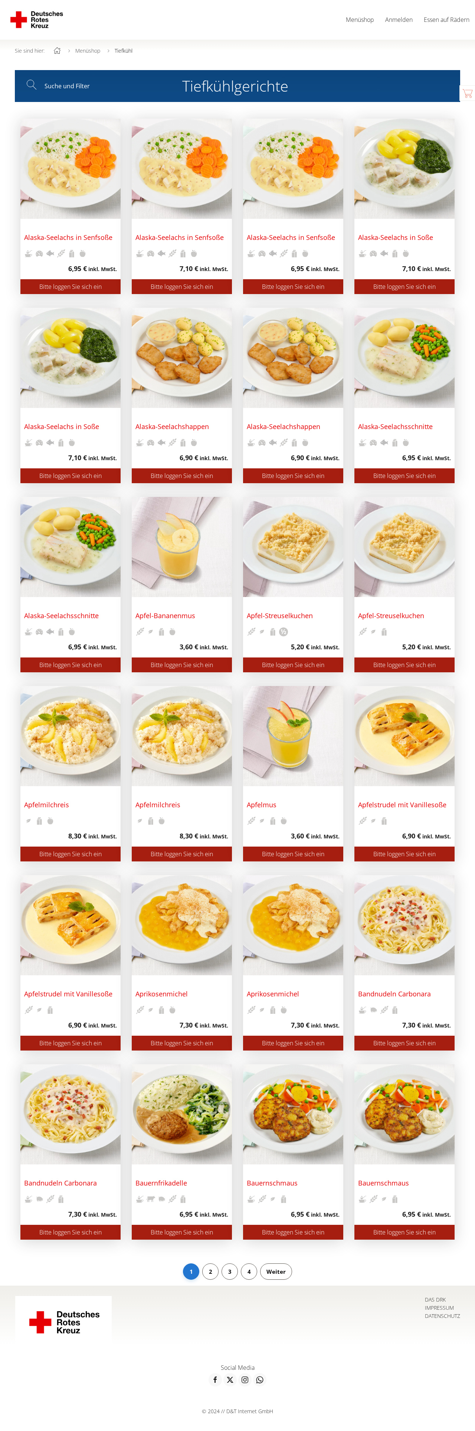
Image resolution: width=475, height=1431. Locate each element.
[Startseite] (57, 50)
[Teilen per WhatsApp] (259, 1380)
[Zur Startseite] (36, 20)
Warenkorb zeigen (467, 93)
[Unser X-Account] (230, 1380)
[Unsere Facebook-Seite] (215, 1380)
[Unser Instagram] (245, 1380)
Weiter (276, 1271)
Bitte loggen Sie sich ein (70, 287)
